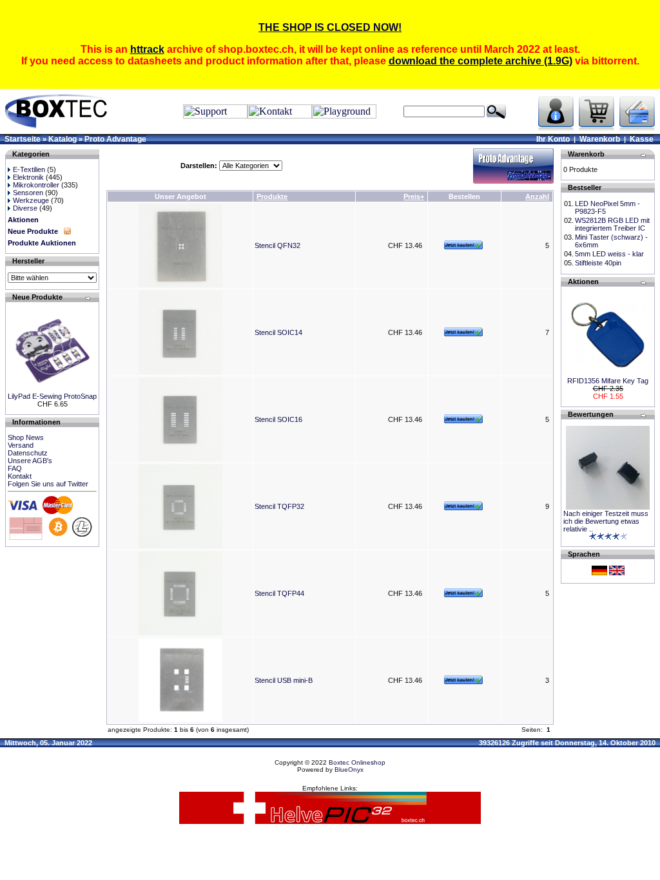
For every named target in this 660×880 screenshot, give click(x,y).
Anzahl (537, 196)
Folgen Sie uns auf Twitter (48, 484)
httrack (147, 49)
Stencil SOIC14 (278, 332)
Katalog (62, 139)
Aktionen (23, 220)
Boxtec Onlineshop (357, 762)
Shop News (26, 437)
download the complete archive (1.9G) (480, 60)
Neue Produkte (33, 231)
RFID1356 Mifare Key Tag (607, 381)
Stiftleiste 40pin (598, 263)
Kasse (642, 139)
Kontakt (20, 476)
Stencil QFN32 (277, 245)
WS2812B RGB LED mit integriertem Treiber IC (612, 224)
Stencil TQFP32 (279, 506)
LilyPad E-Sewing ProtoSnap (52, 396)
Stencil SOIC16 (278, 419)
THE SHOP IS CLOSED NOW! (330, 27)
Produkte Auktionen (42, 243)
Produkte (272, 196)
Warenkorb (599, 139)
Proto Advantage (115, 139)
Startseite (23, 139)
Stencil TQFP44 (279, 593)
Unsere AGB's (30, 460)
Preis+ (413, 196)
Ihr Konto (553, 139)
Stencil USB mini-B (284, 680)
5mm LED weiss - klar (609, 254)
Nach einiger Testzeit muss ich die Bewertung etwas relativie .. (605, 521)
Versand (21, 445)
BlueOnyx (349, 769)
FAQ (15, 468)
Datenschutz (28, 453)
